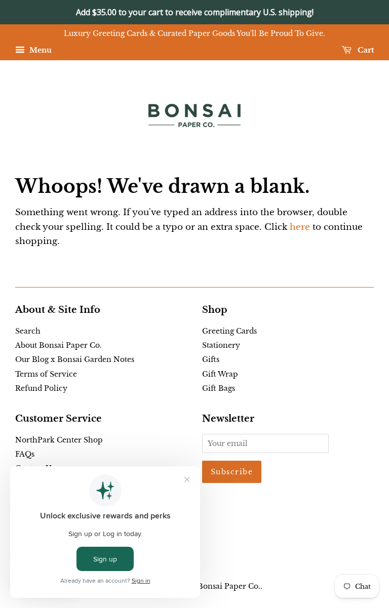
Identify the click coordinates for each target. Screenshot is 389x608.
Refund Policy (41, 388)
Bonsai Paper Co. (229, 586)
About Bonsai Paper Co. (58, 345)
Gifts (210, 359)
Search (28, 331)
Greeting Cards (229, 331)
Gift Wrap (220, 374)
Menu (39, 50)
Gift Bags (218, 388)
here (300, 227)
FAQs (24, 454)
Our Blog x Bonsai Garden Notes (74, 359)
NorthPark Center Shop (59, 439)
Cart (365, 50)
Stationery (221, 345)
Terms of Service (46, 374)
